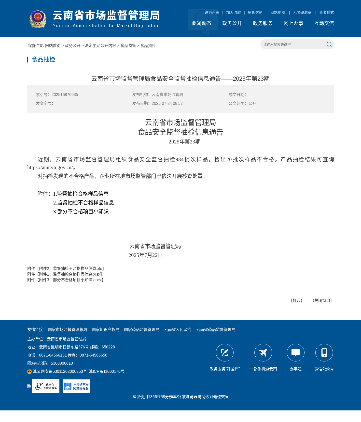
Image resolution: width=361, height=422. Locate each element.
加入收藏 (233, 12)
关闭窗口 (322, 300)
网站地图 (277, 12)
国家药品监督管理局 (141, 330)
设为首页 (212, 12)
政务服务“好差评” (225, 369)
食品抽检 (148, 46)
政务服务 (263, 23)
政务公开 (232, 23)
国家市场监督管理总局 (67, 330)
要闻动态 (201, 23)
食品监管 (128, 46)
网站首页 (53, 46)
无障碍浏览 (302, 12)
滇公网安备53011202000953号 (59, 371)
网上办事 (293, 23)
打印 (297, 300)
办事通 (296, 369)
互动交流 (324, 23)
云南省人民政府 (178, 330)
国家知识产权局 (105, 330)
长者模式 (326, 12)
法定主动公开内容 (100, 46)
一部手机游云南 (263, 369)
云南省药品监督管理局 (216, 330)
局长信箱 (255, 12)
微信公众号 (324, 369)
